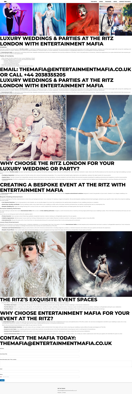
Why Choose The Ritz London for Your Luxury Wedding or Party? (18, 58)
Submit (2, 380)
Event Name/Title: (3, 353)
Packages (108, 1)
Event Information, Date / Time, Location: (8, 359)
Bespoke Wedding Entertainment (12, 60)
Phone (1, 374)
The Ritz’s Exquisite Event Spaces (10, 64)
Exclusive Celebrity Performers (12, 62)
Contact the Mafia (125, 1)
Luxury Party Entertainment (11, 63)
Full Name (2, 348)
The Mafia (94, 1)
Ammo (101, 1)
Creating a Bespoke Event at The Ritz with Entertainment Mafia (18, 59)
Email (1, 368)
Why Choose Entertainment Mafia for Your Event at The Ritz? (17, 66)
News (115, 1)
